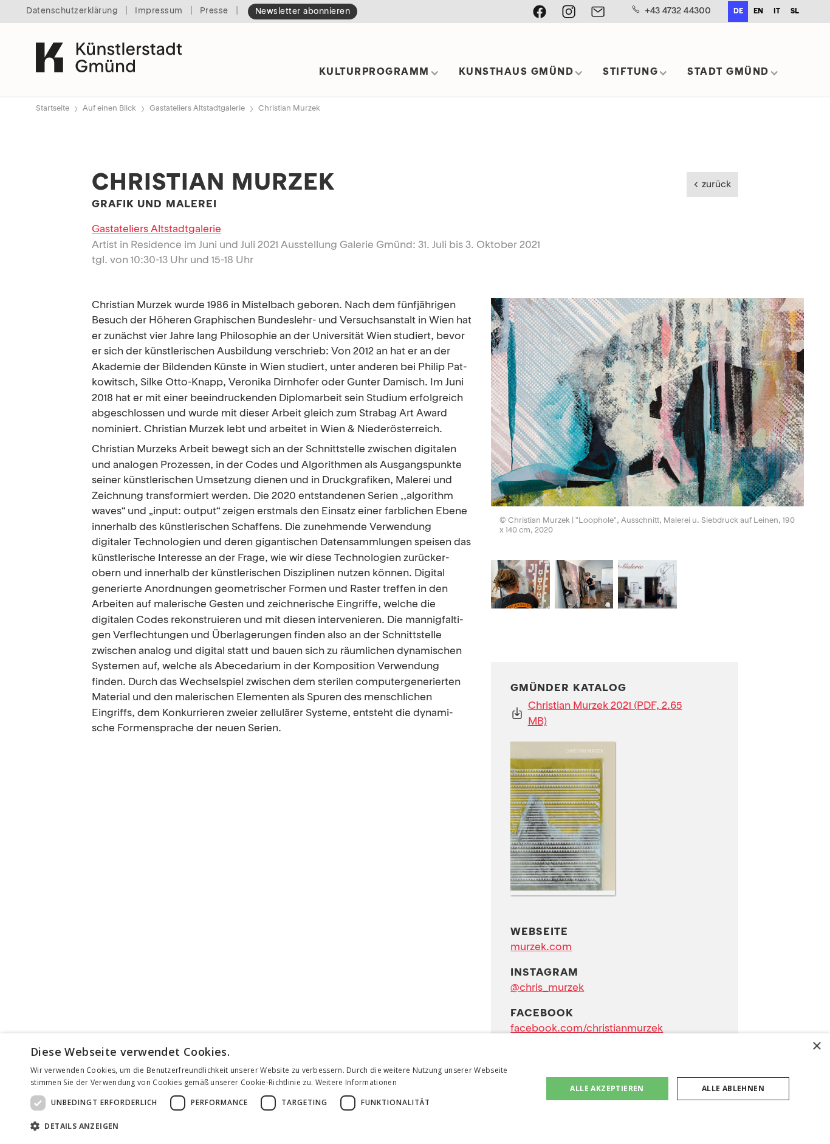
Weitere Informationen (356, 1082)
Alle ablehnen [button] (733, 1088)
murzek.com (541, 947)
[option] (758, 11)
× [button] (816, 1046)
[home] (109, 60)
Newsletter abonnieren (303, 12)
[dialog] (415, 1088)
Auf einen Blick (109, 108)
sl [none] (795, 11)
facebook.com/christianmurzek (586, 1029)
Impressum (159, 11)
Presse (214, 11)
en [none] (758, 11)
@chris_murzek (547, 988)
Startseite (52, 108)
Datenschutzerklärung (72, 11)
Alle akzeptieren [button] (606, 1088)
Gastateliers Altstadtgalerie (197, 108)
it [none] (776, 11)
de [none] (738, 11)
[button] (379, 76)
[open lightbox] (647, 404)
